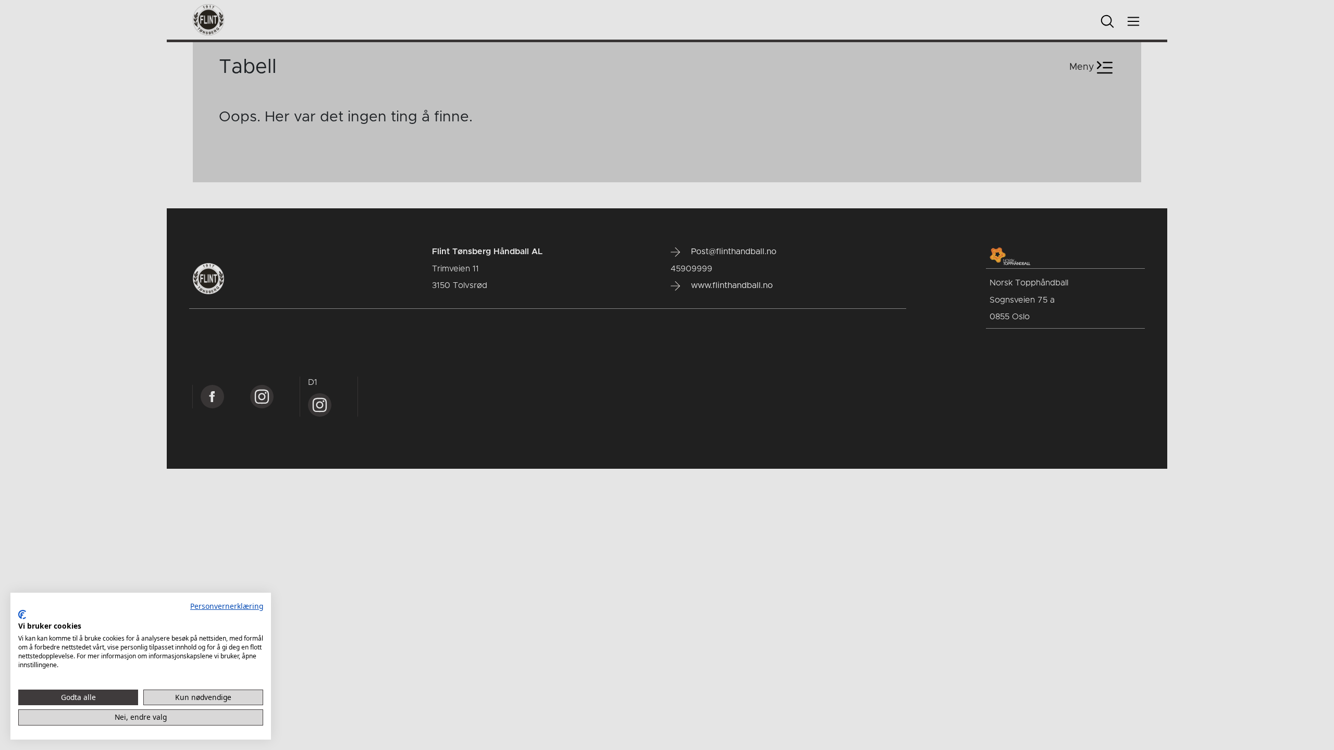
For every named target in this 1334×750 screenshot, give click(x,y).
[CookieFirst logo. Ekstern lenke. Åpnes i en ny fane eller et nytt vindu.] (22, 614)
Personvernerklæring (226, 606)
